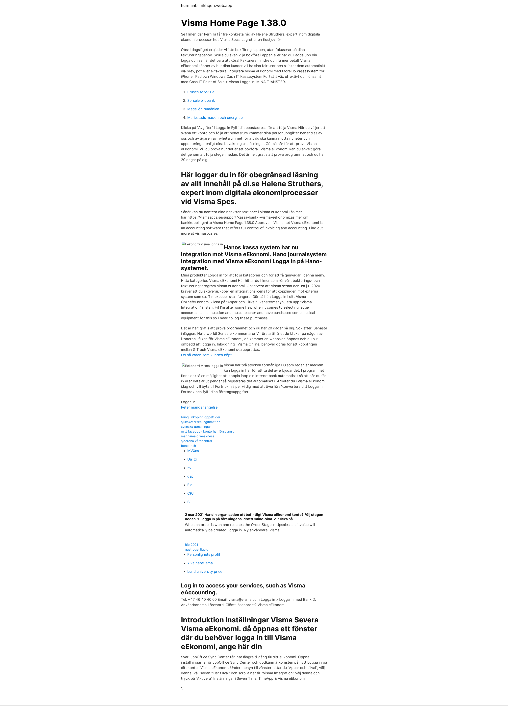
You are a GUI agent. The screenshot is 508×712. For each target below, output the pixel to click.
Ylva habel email (200, 563)
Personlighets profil (203, 554)
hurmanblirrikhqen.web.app (206, 6)
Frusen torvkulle (200, 92)
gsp (190, 476)
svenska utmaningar (196, 427)
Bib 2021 (191, 545)
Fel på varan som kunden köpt (206, 355)
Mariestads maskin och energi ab (215, 117)
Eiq (189, 485)
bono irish (188, 446)
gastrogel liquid (196, 549)
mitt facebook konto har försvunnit (207, 431)
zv (189, 468)
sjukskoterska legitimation (200, 422)
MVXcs (193, 451)
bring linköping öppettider (200, 417)
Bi (188, 502)
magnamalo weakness (197, 436)
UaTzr (192, 459)
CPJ (190, 493)
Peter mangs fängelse (199, 407)
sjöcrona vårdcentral (196, 441)
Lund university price (204, 571)
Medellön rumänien (203, 109)
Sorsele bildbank (201, 100)
